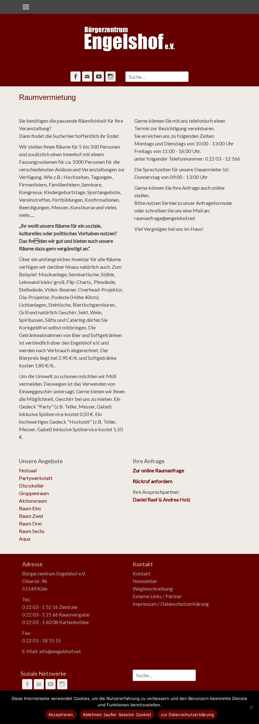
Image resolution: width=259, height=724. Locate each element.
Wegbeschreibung (153, 589)
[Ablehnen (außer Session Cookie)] (251, 707)
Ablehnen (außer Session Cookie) (117, 714)
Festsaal (28, 470)
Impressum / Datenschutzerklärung (171, 604)
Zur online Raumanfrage (158, 470)
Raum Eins (30, 508)
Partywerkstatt (35, 478)
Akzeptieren (60, 714)
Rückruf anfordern (152, 481)
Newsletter (145, 581)
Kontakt (142, 573)
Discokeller (31, 485)
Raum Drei (30, 523)
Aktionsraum (33, 501)
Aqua (24, 539)
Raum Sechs (32, 531)
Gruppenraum (34, 493)
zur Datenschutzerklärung (187, 714)
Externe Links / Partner (157, 596)
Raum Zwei (31, 516)
